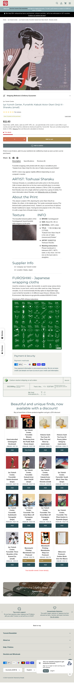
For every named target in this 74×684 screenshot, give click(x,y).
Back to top (37, 625)
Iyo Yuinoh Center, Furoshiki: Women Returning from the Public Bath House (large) (28, 437)
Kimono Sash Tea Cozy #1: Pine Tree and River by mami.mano (45, 439)
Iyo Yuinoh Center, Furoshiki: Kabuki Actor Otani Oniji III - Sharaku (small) (38, 20)
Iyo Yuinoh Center (12, 20)
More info (67, 380)
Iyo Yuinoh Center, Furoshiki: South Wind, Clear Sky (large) (62, 477)
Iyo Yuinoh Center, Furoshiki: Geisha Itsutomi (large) (12, 477)
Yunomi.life (10, 677)
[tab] (16, 161)
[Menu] (70, 3)
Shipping (15, 129)
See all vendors (54, 617)
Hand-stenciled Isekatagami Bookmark (12, 442)
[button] (65, 3)
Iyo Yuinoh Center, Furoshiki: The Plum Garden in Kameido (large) (62, 514)
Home (4, 20)
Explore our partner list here (36, 15)
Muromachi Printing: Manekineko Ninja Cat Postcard (45, 550)
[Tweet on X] (10, 158)
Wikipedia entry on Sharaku (47, 192)
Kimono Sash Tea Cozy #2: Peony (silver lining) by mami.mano (62, 439)
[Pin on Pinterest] (17, 158)
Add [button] (12, 450)
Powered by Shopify (19, 677)
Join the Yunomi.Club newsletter (18, 8)
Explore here (37, 591)
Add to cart (49, 139)
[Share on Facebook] (13, 158)
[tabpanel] (37, 257)
